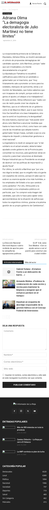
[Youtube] (34, 411)
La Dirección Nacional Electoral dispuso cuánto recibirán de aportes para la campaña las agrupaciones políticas (13, 248)
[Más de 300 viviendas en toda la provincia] (9, 430)
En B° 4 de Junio (35, 248)
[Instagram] (21, 411)
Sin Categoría (13, 9)
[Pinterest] (16, 46)
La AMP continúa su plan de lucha (30, 452)
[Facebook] (5, 46)
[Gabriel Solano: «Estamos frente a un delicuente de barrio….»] (9, 272)
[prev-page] (4, 317)
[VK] (22, 46)
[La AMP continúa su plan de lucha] (9, 454)
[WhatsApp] (28, 46)
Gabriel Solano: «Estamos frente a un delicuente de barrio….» (28, 272)
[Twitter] (10, 46)
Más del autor (30, 262)
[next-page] (8, 317)
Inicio (4, 9)
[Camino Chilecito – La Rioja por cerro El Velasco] (9, 442)
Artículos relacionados (13, 262)
